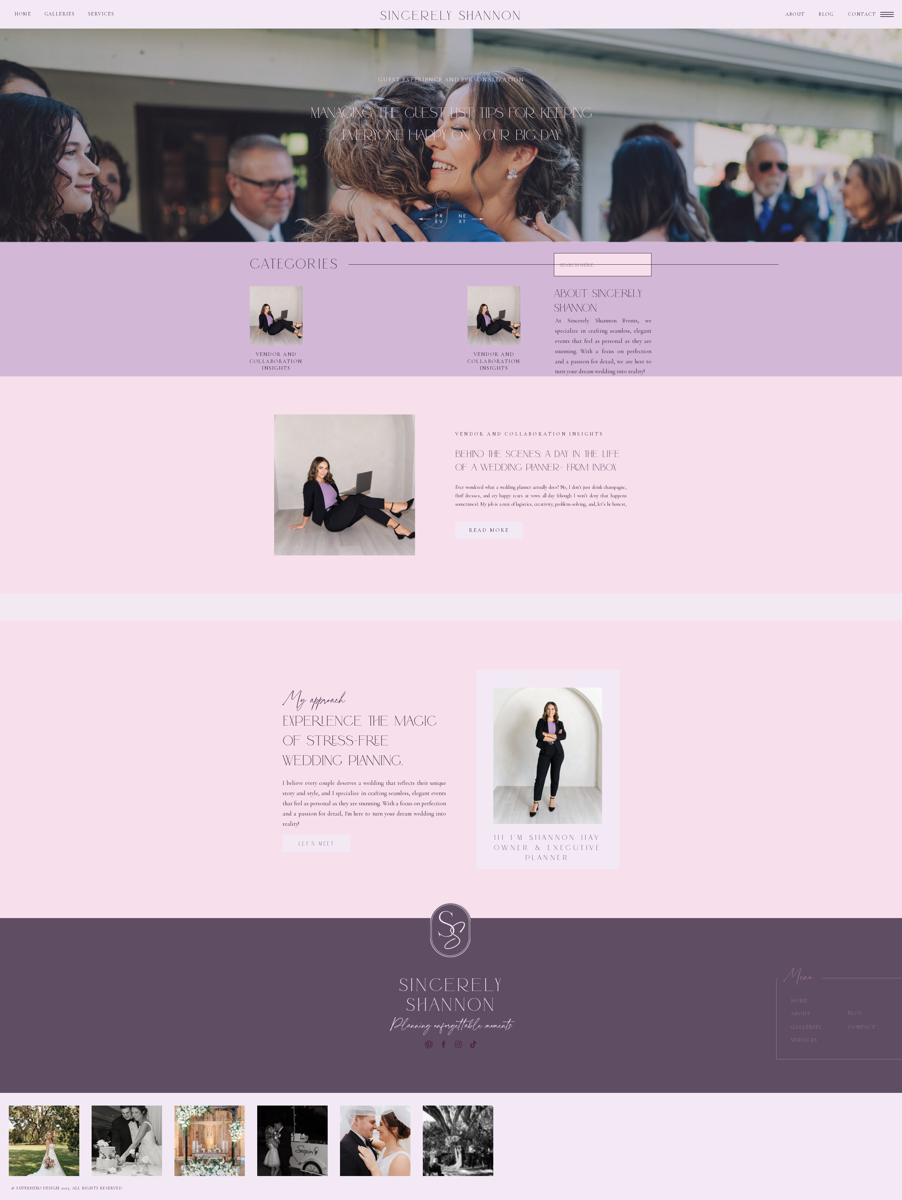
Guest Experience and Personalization (451, 79)
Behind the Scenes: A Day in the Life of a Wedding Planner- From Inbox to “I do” (537, 467)
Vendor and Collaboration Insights (276, 361)
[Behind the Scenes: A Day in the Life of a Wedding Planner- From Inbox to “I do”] (344, 484)
